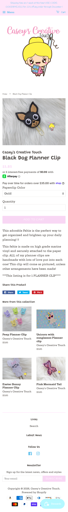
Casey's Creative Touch (45, 488)
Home (4, 94)
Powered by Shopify (34, 492)
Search (34, 426)
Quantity (8, 201)
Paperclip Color (13, 187)
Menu (10, 12)
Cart (63, 12)
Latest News (34, 435)
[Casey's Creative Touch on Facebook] (30, 454)
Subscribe (54, 478)
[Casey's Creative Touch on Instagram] (38, 454)
